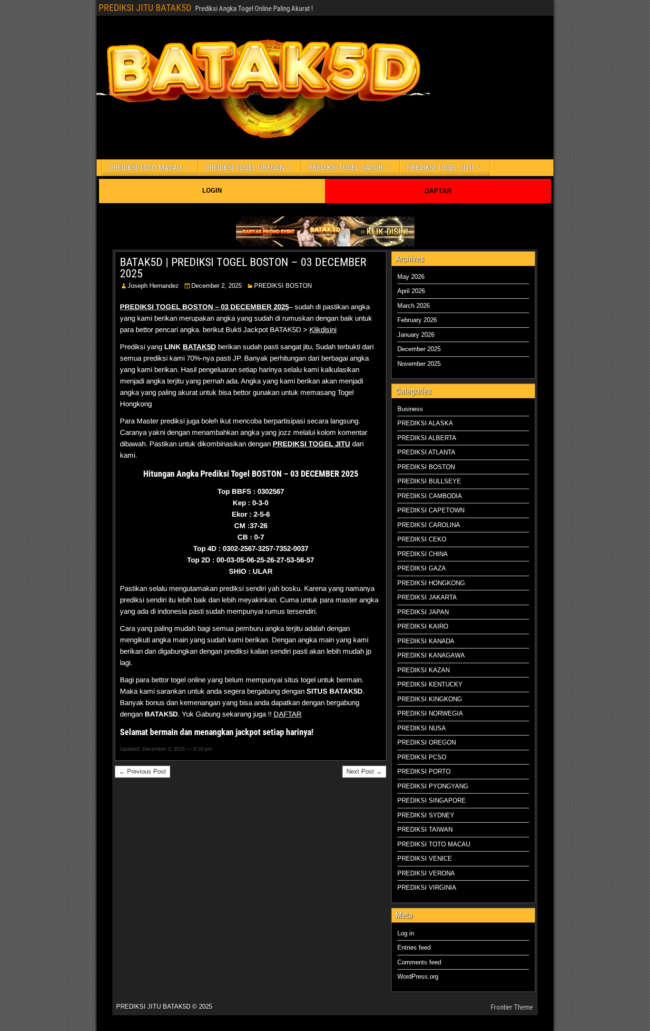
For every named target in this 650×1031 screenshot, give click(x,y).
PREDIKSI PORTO (424, 771)
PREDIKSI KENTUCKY (430, 684)
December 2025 (419, 349)
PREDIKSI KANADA (425, 641)
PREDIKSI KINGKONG (429, 699)
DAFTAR (438, 191)
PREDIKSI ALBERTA (426, 438)
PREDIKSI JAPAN (423, 612)
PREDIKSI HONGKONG (431, 583)
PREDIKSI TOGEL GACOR (345, 167)
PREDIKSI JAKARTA (427, 597)
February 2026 (417, 320)
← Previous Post (142, 771)
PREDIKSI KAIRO (422, 626)
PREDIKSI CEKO (421, 539)
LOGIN (212, 190)
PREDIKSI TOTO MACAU (145, 167)
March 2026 (413, 305)
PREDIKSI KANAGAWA (431, 655)
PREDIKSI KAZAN (423, 670)
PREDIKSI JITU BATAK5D (144, 7)
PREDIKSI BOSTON (283, 285)
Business (410, 408)
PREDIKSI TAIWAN (425, 829)
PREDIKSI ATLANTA (426, 452)
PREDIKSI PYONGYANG (432, 786)
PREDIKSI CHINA (422, 554)
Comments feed (419, 962)
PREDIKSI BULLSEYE (429, 481)
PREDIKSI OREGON (426, 742)
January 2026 (415, 334)
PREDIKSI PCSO (421, 757)
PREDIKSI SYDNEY (425, 815)
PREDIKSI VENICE (424, 858)
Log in (405, 933)
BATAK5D (199, 347)
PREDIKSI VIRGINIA (426, 887)
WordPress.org (417, 976)
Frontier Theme (512, 1007)
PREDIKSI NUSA (421, 728)
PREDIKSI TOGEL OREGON (245, 167)
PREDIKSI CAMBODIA (429, 496)
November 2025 (419, 363)
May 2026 (410, 276)
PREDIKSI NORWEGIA (430, 713)
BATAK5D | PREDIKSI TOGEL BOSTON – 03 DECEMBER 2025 (243, 267)
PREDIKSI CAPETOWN (430, 510)
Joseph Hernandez (153, 285)
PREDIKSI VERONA (426, 873)
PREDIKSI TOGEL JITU (440, 167)
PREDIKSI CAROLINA (428, 525)
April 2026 (411, 291)
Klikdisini (322, 329)
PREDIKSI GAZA (421, 568)
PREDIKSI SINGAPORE (431, 800)
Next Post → (364, 771)
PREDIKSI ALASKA (425, 423)
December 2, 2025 (216, 285)
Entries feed (414, 947)
